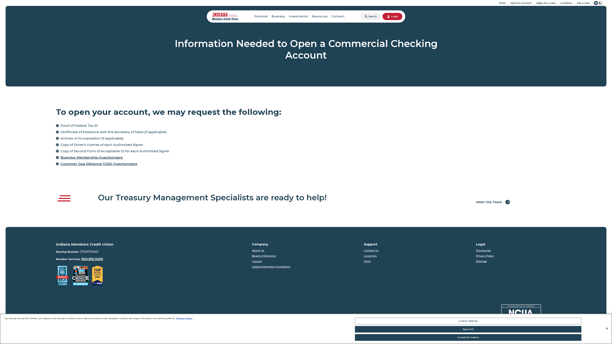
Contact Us (371, 250)
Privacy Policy (485, 256)
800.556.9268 (92, 259)
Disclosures (483, 250)
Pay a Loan (583, 2)
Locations (566, 2)
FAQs (502, 2)
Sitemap (481, 261)
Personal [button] (261, 16)
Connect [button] (338, 16)
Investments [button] (298, 16)
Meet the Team (489, 202)
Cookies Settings (468, 321)
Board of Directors (264, 256)
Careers (257, 261)
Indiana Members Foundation (271, 266)
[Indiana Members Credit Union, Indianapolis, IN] (225, 16)
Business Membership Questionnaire (92, 157)
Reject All (468, 329)
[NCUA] (521, 313)
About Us (258, 250)
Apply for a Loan (546, 2)
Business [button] (278, 16)
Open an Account (520, 2)
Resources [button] (320, 16)
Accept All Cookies (468, 337)
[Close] (606, 328)
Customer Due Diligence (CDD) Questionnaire (99, 164)
